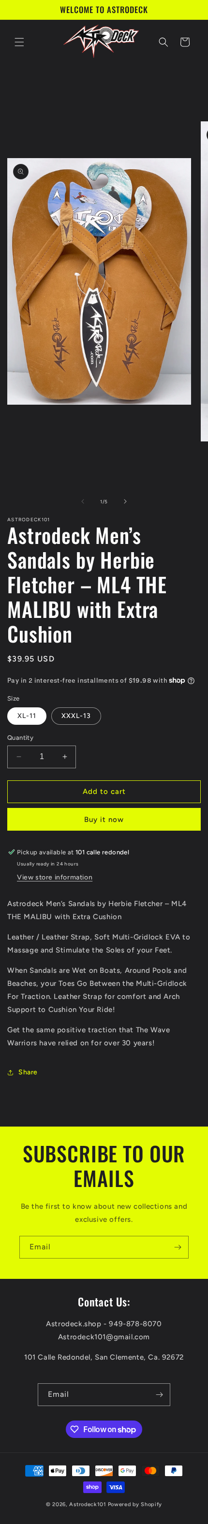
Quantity (20, 737)
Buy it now (104, 819)
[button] (19, 42)
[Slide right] (125, 501)
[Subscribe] (177, 1247)
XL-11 (26, 716)
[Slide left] (82, 501)
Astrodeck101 (87, 1504)
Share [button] (28, 1072)
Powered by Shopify (135, 1504)
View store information (54, 877)
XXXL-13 (76, 716)
